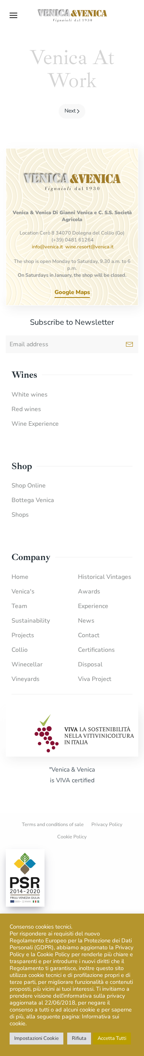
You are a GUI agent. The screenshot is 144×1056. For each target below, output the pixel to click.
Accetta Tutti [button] (112, 1038)
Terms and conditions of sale (53, 824)
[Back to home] (72, 15)
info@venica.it (47, 246)
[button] (13, 15)
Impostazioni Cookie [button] (36, 1038)
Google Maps (72, 292)
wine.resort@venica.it (89, 246)
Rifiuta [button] (79, 1038)
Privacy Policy (106, 824)
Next (70, 110)
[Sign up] (129, 344)
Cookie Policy (72, 836)
